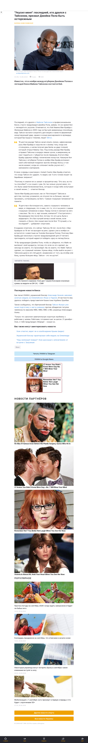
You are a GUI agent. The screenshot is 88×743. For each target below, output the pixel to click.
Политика (49, 76)
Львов (48, 101)
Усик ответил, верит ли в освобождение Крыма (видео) (40, 331)
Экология (7, 87)
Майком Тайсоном (44, 122)
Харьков (49, 106)
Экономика (8, 82)
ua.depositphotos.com (22, 73)
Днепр (8, 106)
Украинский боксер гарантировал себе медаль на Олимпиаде (43, 335)
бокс (18, 347)
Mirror (49, 138)
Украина (7, 76)
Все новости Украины (44, 719)
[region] (44, 103)
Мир (47, 82)
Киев (8, 101)
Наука (48, 119)
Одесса (9, 111)
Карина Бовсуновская (23, 23)
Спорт (6, 119)
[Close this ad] (1, 12)
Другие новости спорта (44, 713)
